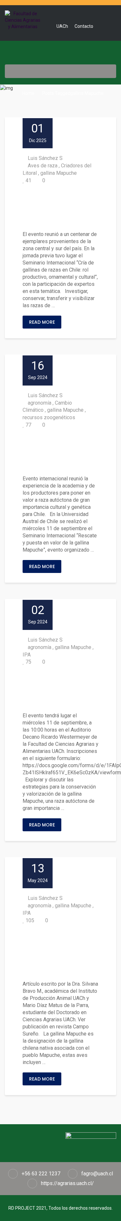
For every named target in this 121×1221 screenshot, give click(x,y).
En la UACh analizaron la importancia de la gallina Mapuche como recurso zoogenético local (60, 452)
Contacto (84, 26)
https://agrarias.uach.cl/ (67, 1183)
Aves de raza (42, 165)
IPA (27, 655)
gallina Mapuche (58, 173)
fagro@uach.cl (97, 1174)
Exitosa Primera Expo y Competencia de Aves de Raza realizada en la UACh (60, 208)
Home (28, 93)
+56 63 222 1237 (41, 1174)
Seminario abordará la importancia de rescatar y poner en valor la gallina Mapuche (60, 689)
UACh (62, 26)
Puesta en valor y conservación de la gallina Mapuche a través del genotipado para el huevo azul (60, 952)
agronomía (39, 403)
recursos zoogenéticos (49, 417)
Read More (42, 322)
